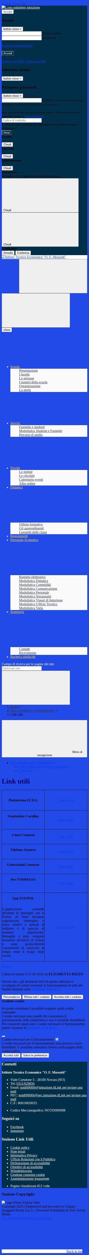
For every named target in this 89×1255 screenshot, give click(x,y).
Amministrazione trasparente (29, 1178)
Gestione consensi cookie (27, 1175)
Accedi (7, 11)
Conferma (23, 252)
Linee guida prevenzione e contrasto (43, 766)
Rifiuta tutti (37, 997)
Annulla (8, 252)
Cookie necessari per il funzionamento (28, 1039)
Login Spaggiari (34, 116)
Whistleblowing (21, 1171)
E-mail (47, 100)
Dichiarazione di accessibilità (30, 1163)
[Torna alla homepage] (44, 257)
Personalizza (11, 997)
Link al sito (65, 800)
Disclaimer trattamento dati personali (26, 1218)
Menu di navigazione (60, 753)
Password (49, 38)
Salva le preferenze (35, 1055)
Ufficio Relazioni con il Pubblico (32, 1159)
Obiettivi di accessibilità (26, 1167)
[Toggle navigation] (36, 310)
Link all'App (66, 927)
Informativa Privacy (23, 1155)
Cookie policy (20, 1147)
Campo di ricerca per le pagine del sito (28, 664)
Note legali (17, 1151)
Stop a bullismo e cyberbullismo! (32, 710)
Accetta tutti (67, 997)
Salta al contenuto (14, 3)
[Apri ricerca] (53, 276)
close (6, 329)
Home (14, 707)
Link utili (25, 770)
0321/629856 (25, 1083)
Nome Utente (52, 33)
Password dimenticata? (17, 45)
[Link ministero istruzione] (21, 7)
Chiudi (7, 144)
